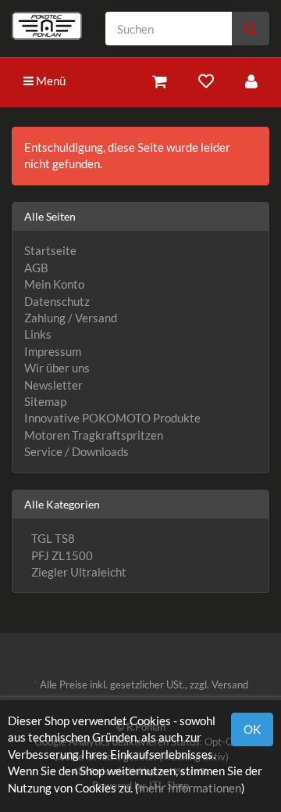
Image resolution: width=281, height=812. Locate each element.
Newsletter (53, 385)
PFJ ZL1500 (61, 555)
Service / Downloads (76, 451)
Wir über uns (57, 368)
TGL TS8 (52, 538)
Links (38, 334)
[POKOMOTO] (47, 26)
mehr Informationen (190, 788)
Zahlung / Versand (70, 318)
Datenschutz (57, 301)
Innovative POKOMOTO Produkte (112, 418)
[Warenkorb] (159, 81)
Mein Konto (54, 284)
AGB (36, 267)
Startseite (50, 250)
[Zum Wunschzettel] (206, 81)
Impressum (52, 351)
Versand (230, 684)
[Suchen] (250, 28)
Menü (50, 81)
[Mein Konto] (251, 81)
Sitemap (45, 401)
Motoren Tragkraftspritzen (93, 435)
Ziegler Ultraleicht (77, 572)
